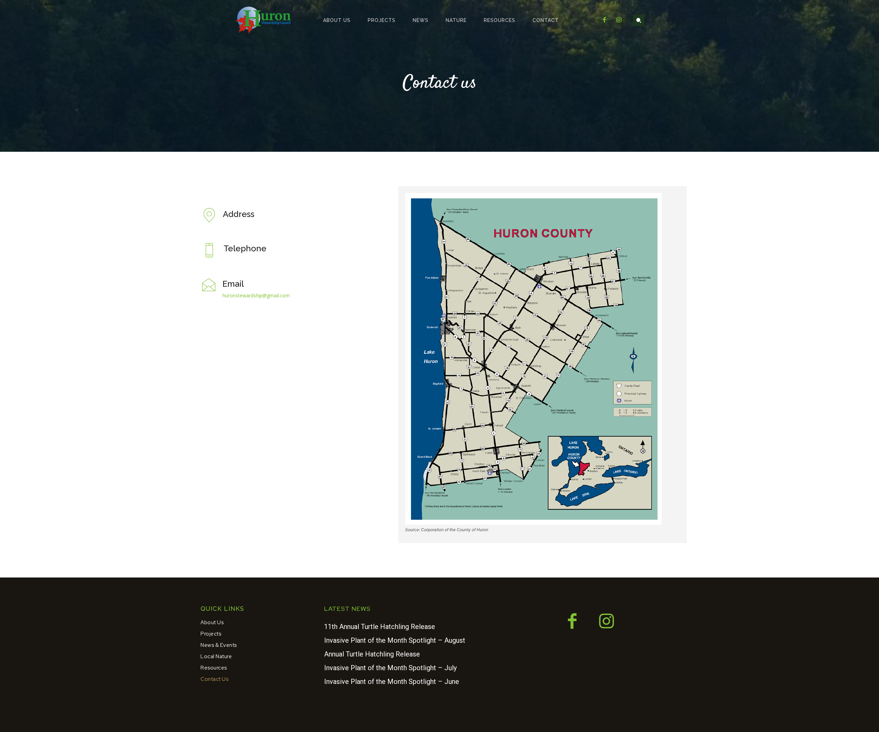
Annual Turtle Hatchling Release (372, 654)
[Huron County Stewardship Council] (263, 20)
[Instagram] (619, 20)
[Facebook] (604, 20)
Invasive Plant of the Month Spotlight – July (390, 668)
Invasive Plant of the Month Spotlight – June (391, 681)
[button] (638, 20)
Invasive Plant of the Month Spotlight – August (394, 640)
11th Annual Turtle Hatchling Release (379, 626)
